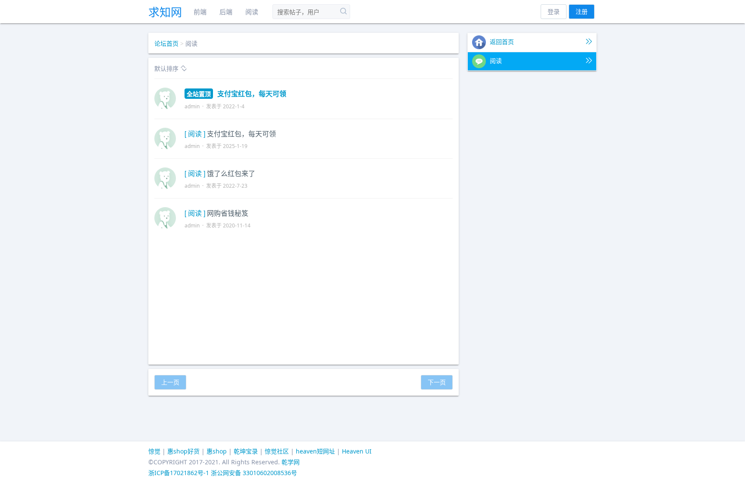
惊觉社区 (277, 451)
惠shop (217, 451)
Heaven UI (357, 451)
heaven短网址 (315, 451)
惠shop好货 (183, 451)
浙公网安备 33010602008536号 (254, 473)
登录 (554, 11)
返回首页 (501, 42)
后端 (225, 11)
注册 (582, 11)
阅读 (251, 11)
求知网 (165, 12)
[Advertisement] (303, 298)
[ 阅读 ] (195, 134)
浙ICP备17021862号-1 (178, 473)
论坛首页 (166, 43)
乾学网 (291, 462)
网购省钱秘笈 (227, 213)
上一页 (170, 382)
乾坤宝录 (246, 451)
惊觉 (154, 451)
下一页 (437, 382)
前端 (200, 11)
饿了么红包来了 (231, 173)
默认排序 (167, 68)
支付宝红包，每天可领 (236, 93)
